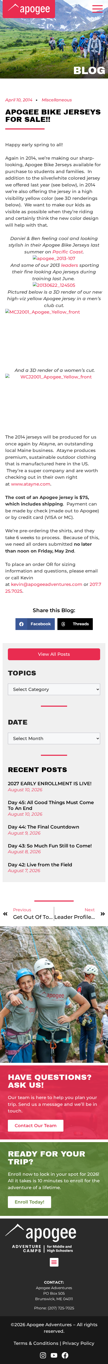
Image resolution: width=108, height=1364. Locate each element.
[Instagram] (43, 1355)
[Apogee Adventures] (29, 9)
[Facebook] (65, 1355)
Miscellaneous (57, 99)
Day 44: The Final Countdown (43, 827)
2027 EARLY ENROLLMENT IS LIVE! (49, 784)
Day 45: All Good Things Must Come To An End (51, 805)
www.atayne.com (30, 484)
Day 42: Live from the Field (40, 865)
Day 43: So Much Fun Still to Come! (50, 846)
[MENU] (97, 9)
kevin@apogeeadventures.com (46, 584)
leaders (70, 265)
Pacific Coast (67, 251)
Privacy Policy (78, 1343)
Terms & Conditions (36, 1343)
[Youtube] (54, 1355)
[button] (35, 624)
